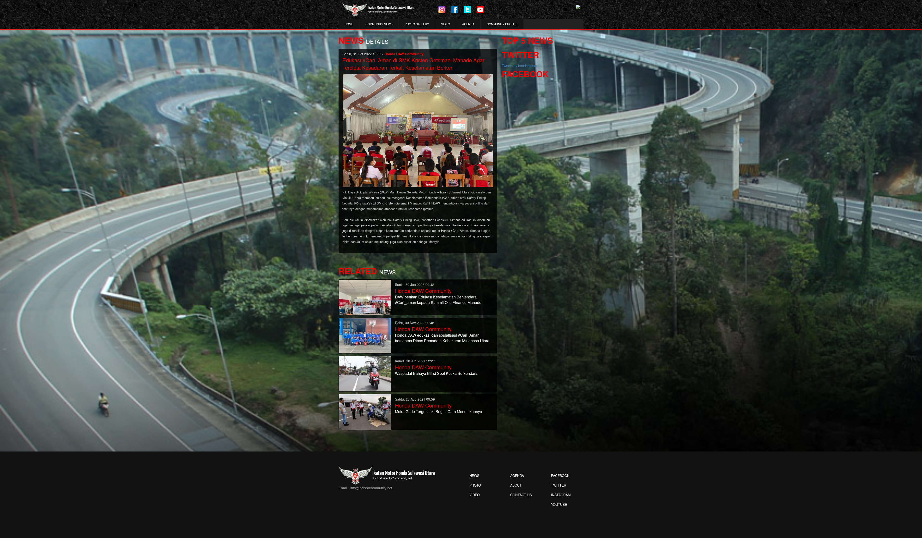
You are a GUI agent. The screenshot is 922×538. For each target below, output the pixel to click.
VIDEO (445, 24)
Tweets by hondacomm (519, 65)
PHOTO (475, 485)
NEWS (474, 475)
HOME (349, 24)
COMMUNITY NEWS (379, 24)
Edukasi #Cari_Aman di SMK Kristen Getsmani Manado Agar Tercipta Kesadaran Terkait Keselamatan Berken (413, 63)
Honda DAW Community (423, 290)
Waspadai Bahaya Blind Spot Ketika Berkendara (436, 373)
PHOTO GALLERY (417, 24)
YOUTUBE (559, 504)
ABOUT (516, 485)
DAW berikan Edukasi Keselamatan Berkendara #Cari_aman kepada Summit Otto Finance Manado (438, 299)
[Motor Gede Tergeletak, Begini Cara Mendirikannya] (365, 411)
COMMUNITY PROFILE (502, 24)
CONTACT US (521, 494)
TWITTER (558, 485)
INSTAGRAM (561, 494)
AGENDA (468, 24)
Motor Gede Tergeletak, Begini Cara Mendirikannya (438, 411)
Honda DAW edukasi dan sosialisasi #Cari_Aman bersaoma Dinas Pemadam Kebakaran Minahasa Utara (442, 337)
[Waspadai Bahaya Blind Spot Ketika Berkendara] (365, 373)
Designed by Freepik (558, 511)
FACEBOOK (560, 475)
